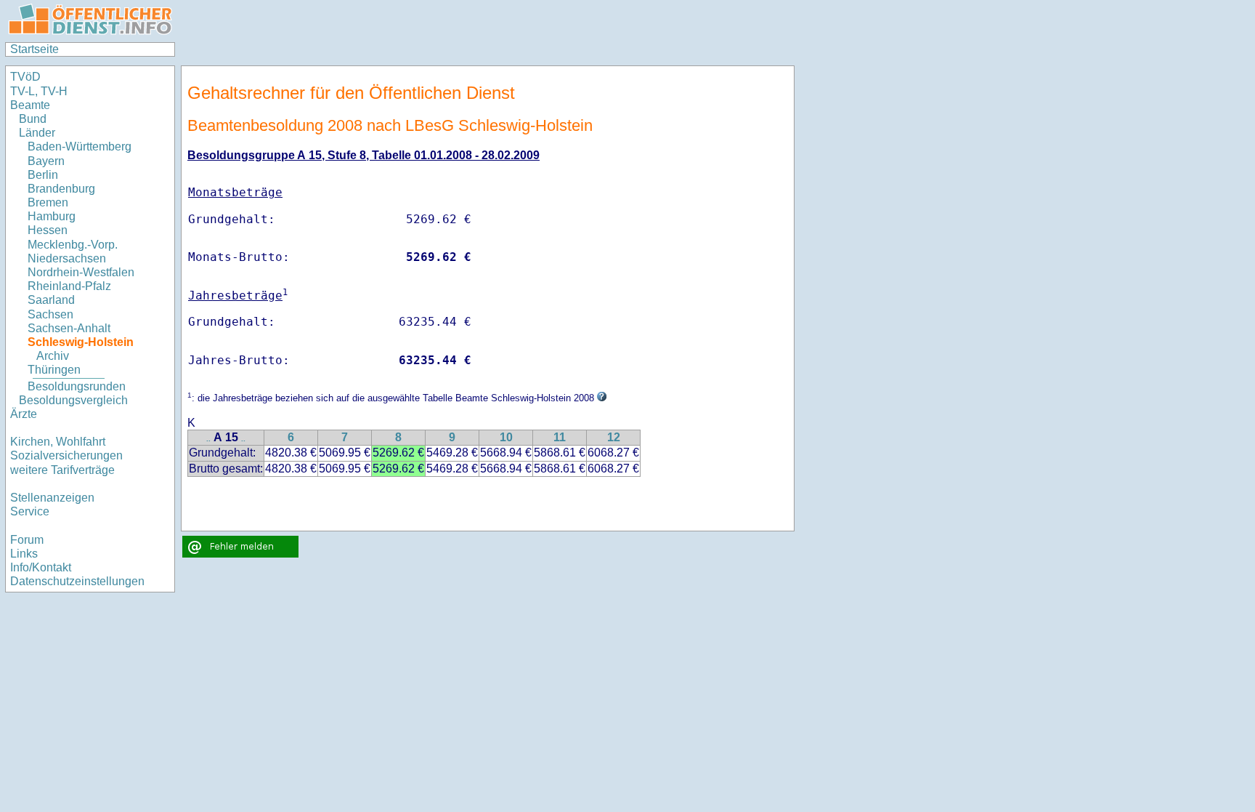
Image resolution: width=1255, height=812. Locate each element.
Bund (32, 119)
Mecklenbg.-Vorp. (73, 244)
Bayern (46, 161)
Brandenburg (61, 188)
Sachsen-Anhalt (69, 328)
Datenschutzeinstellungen (77, 581)
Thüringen (54, 369)
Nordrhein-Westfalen (81, 272)
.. (208, 439)
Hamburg (52, 216)
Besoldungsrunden (77, 386)
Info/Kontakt (40, 567)
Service (29, 511)
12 (613, 437)
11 (559, 437)
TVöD (25, 77)
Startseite (34, 49)
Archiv (52, 356)
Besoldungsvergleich (73, 400)
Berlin (43, 175)
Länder (37, 132)
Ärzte (23, 414)
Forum (27, 540)
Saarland (51, 300)
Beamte (30, 105)
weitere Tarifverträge (62, 470)
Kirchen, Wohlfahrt (57, 441)
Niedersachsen (67, 258)
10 (506, 437)
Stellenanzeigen (52, 497)
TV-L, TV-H (39, 91)
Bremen (48, 202)
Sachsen (50, 314)
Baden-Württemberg (79, 146)
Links (24, 553)
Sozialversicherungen (66, 455)
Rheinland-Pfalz (69, 286)
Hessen (48, 230)
